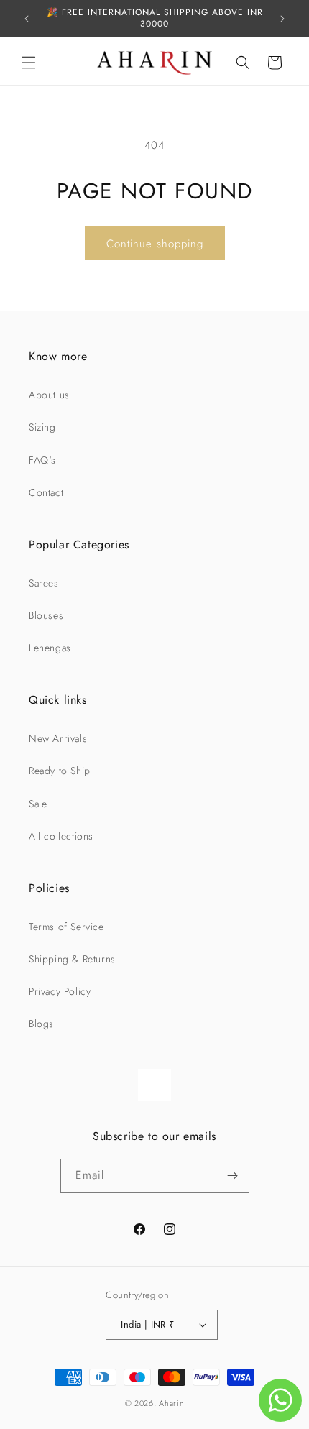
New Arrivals (58, 738)
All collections (61, 836)
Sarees (44, 583)
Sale (38, 803)
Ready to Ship (60, 770)
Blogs (41, 1023)
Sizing (42, 427)
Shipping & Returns (72, 959)
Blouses (46, 615)
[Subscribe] (233, 1176)
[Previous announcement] (26, 19)
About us (49, 394)
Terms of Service (66, 926)
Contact (46, 492)
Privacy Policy (60, 991)
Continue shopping (154, 244)
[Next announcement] (282, 19)
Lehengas (50, 647)
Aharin (171, 1403)
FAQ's (42, 460)
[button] (29, 62)
